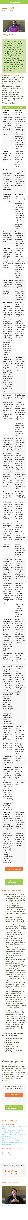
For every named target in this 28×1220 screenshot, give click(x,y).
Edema (10, 1134)
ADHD (4, 1126)
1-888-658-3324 (14, 2)
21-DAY (20, 1148)
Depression (20, 1130)
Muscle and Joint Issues (16, 1142)
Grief (15, 1134)
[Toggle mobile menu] (25, 7)
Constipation (11, 1130)
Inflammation (13, 1138)
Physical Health (7, 1155)
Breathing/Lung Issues (15, 1126)
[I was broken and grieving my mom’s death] (14, 1195)
